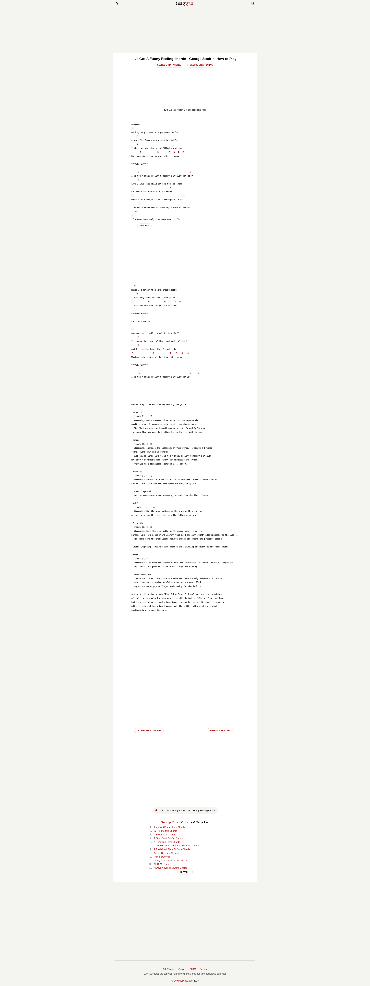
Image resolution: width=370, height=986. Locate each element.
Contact (182, 969)
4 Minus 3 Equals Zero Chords (169, 827)
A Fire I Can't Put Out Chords (168, 838)
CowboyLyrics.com (183, 980)
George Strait (170, 822)
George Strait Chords (169, 65)
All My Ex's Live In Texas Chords (170, 860)
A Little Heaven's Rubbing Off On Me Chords (176, 845)
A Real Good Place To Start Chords (172, 849)
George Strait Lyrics (201, 65)
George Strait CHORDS (149, 730)
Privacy (203, 969)
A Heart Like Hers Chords (167, 842)
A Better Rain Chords (164, 834)
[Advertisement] (185, 29)
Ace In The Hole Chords (166, 853)
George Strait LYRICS (221, 730)
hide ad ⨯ (144, 226)
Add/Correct (169, 969)
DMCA (192, 969)
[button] (117, 3)
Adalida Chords (162, 857)
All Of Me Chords (162, 864)
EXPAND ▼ (185, 872)
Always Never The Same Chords (170, 868)
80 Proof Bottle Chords (165, 831)
